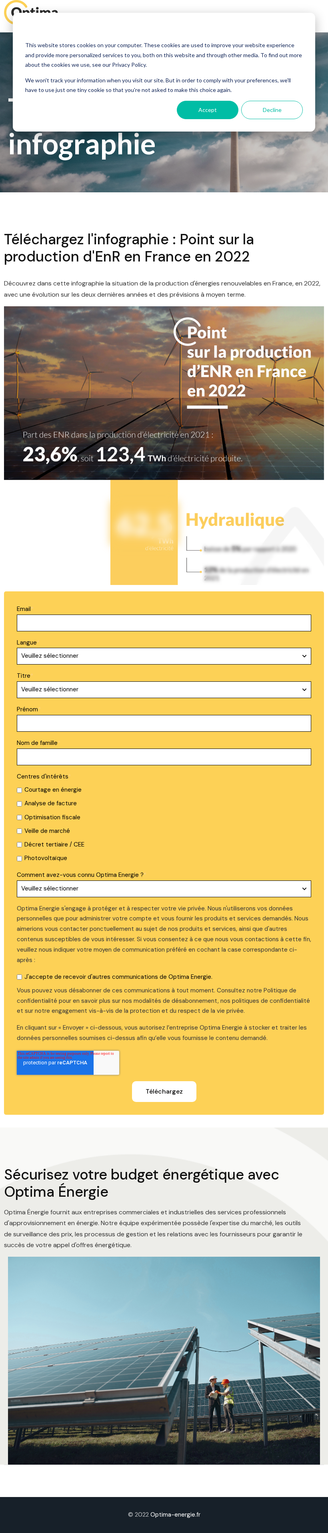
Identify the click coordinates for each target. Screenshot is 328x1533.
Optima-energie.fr (175, 1515)
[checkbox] (164, 824)
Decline (272, 109)
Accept (207, 109)
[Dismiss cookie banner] (300, 30)
